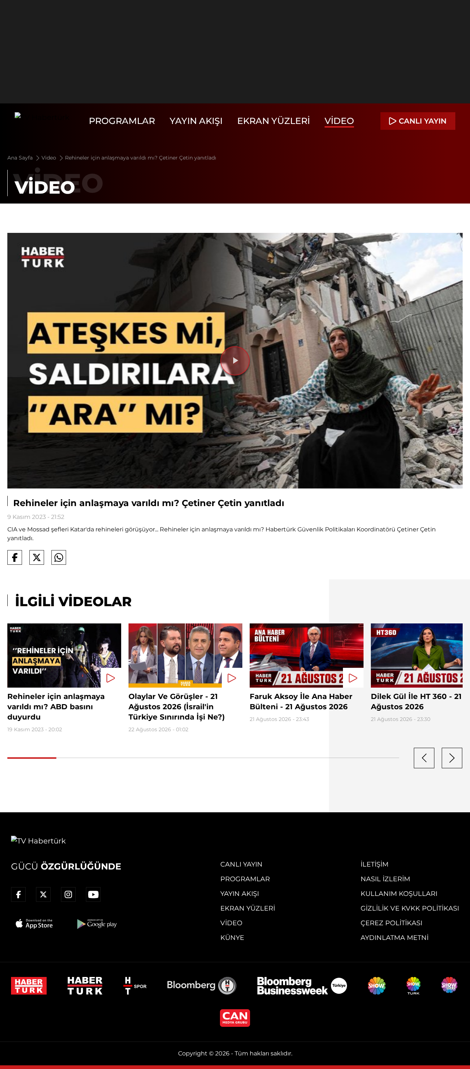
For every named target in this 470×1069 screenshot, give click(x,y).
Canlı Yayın (241, 864)
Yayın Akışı (196, 121)
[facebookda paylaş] (14, 557)
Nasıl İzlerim (385, 879)
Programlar (122, 121)
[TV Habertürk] (42, 121)
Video (339, 121)
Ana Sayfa (20, 157)
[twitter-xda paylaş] (36, 557)
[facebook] (18, 894)
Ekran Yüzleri (273, 121)
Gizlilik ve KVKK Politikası (410, 908)
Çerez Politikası (391, 923)
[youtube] (93, 894)
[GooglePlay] (96, 923)
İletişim (374, 864)
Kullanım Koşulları (399, 894)
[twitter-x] (43, 894)
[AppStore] (34, 923)
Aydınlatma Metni (395, 938)
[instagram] (68, 894)
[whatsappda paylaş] (58, 557)
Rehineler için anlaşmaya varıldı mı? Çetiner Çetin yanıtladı (140, 157)
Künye (232, 938)
